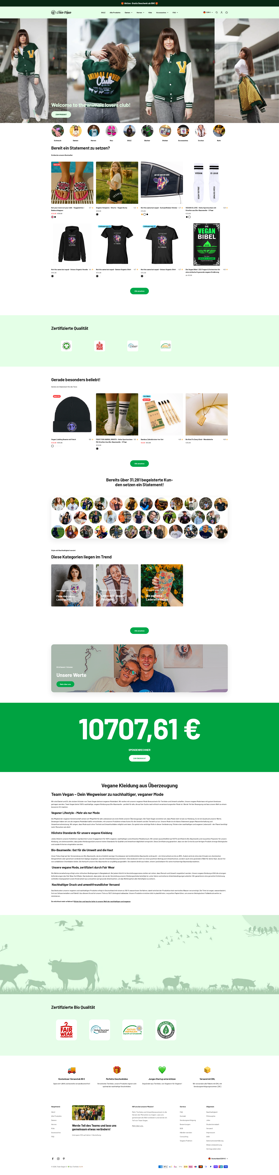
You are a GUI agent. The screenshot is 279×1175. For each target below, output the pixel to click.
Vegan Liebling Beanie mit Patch (63, 439)
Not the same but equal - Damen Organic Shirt (113, 269)
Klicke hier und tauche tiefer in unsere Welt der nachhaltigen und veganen (102, 901)
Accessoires (161, 12)
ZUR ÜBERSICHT (139, 758)
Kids (150, 12)
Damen (127, 12)
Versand (209, 1128)
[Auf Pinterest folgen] (63, 1158)
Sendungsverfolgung (188, 1120)
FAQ (174, 12)
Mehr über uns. (137, 1126)
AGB (208, 1136)
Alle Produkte (115, 12)
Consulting (184, 1136)
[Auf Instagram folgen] (58, 1158)
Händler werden (186, 1132)
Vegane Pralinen (186, 1141)
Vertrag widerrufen (213, 1149)
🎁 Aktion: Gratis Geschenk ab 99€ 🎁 (139, 3)
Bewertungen (185, 1124)
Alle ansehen (139, 291)
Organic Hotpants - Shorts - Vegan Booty (111, 208)
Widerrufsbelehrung (214, 1145)
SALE (103, 12)
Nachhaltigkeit (212, 1112)
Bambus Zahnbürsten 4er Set (152, 439)
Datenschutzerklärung (214, 1141)
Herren (139, 12)
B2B (181, 1128)
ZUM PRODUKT (61, 114)
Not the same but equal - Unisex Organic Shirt (158, 269)
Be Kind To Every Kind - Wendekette (199, 439)
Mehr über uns (65, 684)
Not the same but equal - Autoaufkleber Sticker (159, 208)
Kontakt (183, 1116)
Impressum (210, 1132)
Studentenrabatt (212, 1124)
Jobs (208, 1120)
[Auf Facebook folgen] (52, 1158)
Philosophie (210, 1116)
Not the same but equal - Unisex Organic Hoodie (69, 269)
